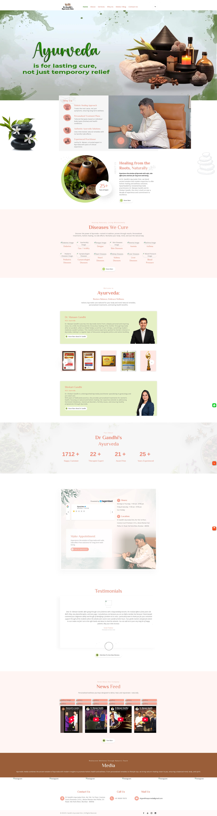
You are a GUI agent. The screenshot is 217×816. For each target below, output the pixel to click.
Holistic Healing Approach (85, 105)
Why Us (110, 6)
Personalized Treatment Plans (87, 116)
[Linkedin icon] (155, 813)
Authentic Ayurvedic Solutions (87, 129)
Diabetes (67, 246)
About (92, 6)
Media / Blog (121, 6)
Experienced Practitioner (85, 139)
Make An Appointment (80, 549)
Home (85, 6)
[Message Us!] (214, 463)
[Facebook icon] (143, 813)
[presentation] (65, 362)
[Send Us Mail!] (214, 528)
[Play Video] (120, 140)
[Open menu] (155, 6)
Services (101, 6)
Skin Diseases (117, 248)
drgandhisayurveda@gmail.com (151, 798)
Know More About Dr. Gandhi (77, 336)
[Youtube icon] (147, 813)
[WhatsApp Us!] (214, 405)
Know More (127, 200)
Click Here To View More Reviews (109, 655)
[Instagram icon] (151, 813)
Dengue (100, 246)
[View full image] (69, 361)
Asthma (149, 246)
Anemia (133, 246)
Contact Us (133, 6)
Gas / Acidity (84, 248)
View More (109, 740)
